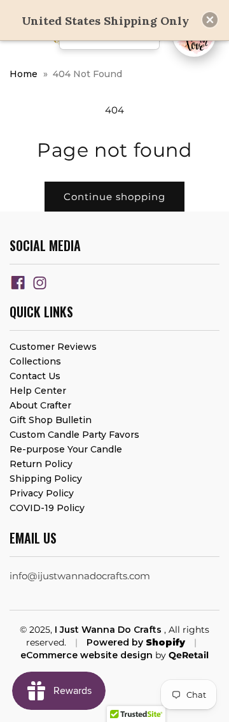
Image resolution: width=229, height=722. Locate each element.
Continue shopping (114, 197)
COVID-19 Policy (47, 508)
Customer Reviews (53, 346)
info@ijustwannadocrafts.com (80, 576)
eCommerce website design (86, 655)
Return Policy (41, 464)
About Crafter (40, 405)
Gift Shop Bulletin (51, 420)
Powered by (136, 642)
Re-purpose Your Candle (66, 449)
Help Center (38, 390)
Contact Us (35, 376)
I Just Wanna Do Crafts (109, 629)
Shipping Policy (46, 478)
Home (24, 74)
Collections (35, 361)
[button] (210, 19)
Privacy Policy (42, 493)
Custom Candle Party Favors (74, 434)
